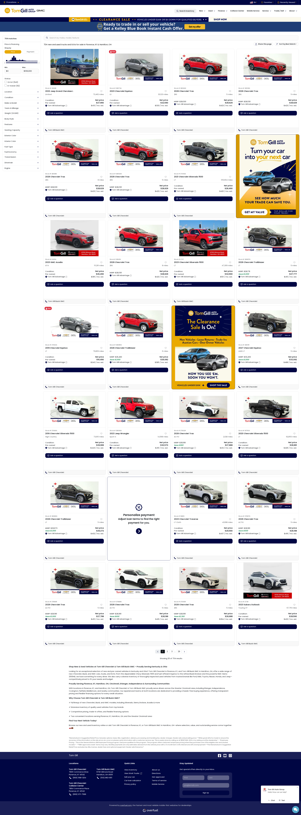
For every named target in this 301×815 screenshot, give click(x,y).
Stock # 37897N (244, 516)
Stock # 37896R (51, 602)
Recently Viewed (287, 2)
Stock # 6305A (50, 259)
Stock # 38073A (116, 88)
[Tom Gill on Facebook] (218, 755)
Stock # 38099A (116, 431)
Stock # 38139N (244, 88)
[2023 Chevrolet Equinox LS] (139, 67)
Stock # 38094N (180, 88)
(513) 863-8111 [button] (106, 777)
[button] (12, 2)
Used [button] (210, 11)
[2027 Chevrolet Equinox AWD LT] (268, 324)
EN (255, 2)
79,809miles (98, 351)
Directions (156, 773)
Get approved (158, 777)
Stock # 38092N (116, 174)
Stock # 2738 (243, 602)
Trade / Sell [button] (279, 11)
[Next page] (184, 651)
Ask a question (56, 113)
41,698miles (227, 522)
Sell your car (129, 777)
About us (156, 770)
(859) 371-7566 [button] (79, 794)
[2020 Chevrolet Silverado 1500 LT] (268, 409)
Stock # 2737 (179, 259)
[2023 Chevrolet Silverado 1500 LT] (203, 238)
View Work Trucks (131, 773)
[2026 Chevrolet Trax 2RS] (203, 67)
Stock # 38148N (51, 174)
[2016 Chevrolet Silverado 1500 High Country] (74, 409)
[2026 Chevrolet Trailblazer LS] (139, 324)
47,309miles (227, 265)
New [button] (201, 11)
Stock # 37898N (116, 602)
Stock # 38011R (243, 345)
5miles (229, 94)
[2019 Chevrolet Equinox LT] (74, 324)
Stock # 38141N (115, 259)
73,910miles (99, 436)
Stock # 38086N (51, 516)
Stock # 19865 (179, 516)
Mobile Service (253, 11)
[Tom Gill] (25, 11)
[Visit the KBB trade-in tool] (150, 26)
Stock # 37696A (51, 431)
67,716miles (292, 608)
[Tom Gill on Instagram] (229, 755)
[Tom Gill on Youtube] (224, 755)
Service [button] (265, 11)
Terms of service (159, 780)
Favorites (268, 2)
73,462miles (98, 94)
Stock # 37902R (180, 431)
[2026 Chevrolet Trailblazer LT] (268, 238)
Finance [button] (221, 11)
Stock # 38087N (244, 259)
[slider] (4, 62)
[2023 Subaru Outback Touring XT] (268, 580)
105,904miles (227, 180)
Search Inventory (186, 11)
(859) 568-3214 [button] (79, 777)
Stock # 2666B (50, 88)
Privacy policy (130, 784)
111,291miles (99, 265)
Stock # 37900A (51, 345)
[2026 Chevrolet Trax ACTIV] (203, 409)
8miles (101, 180)
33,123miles (163, 94)
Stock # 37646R (180, 602)
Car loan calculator (132, 780)
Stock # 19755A (244, 431)
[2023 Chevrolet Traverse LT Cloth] (203, 495)
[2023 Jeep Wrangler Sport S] (139, 409)
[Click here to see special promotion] (150, 19)
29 (179, 651)
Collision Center (237, 11)
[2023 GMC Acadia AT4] (74, 238)
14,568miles (163, 436)
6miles (165, 351)
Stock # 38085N (116, 345)
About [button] (292, 11)
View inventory (130, 770)
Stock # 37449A (180, 174)
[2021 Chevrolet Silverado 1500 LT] (203, 153)
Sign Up (206, 793)
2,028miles (228, 436)
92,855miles (291, 436)
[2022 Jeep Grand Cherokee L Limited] (74, 67)
